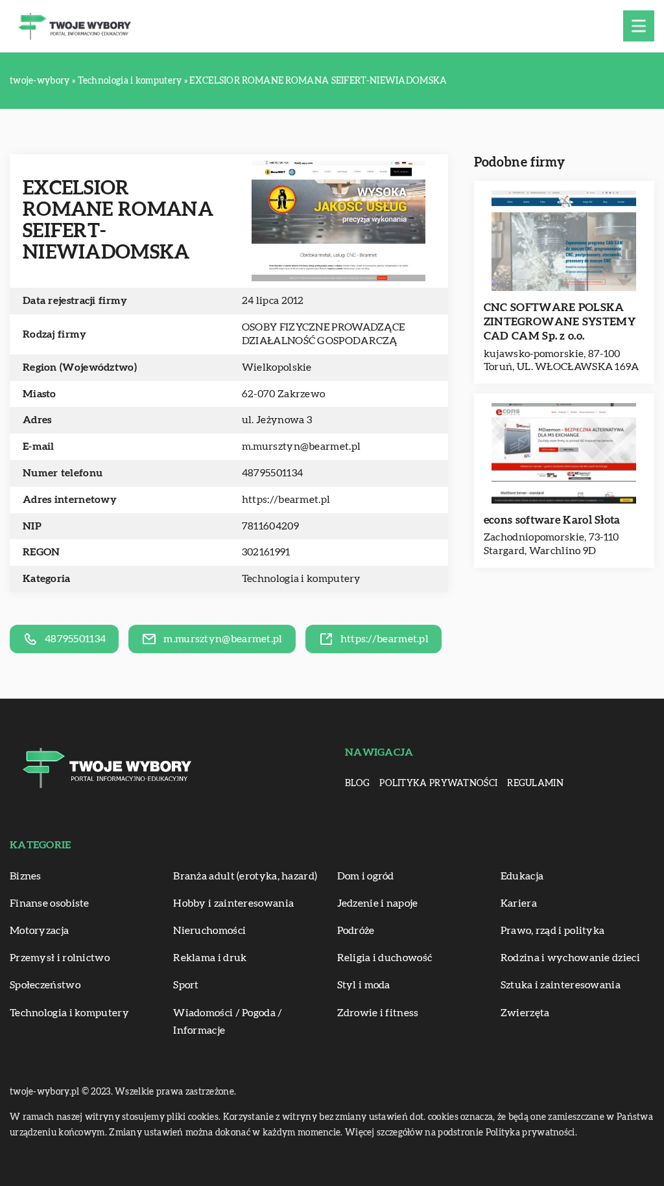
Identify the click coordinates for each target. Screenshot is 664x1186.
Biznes (26, 876)
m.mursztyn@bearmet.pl (301, 446)
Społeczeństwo (45, 985)
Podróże (356, 930)
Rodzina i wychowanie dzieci (570, 958)
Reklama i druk (209, 958)
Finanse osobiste (49, 903)
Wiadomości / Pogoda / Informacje (227, 1022)
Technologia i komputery (301, 579)
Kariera (519, 903)
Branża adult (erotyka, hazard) (245, 876)
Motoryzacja (39, 930)
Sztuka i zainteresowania (561, 985)
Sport (186, 985)
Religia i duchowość (385, 958)
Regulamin (535, 783)
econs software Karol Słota (552, 520)
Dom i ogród (365, 876)
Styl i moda (363, 985)
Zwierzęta (525, 1013)
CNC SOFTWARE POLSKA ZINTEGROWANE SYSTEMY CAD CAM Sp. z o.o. (559, 322)
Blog (357, 783)
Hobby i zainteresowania (233, 903)
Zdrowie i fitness (378, 1013)
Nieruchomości (209, 930)
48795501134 (272, 473)
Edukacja (522, 876)
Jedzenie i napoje (377, 903)
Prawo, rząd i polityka (553, 930)
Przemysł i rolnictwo (60, 958)
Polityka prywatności (438, 783)
